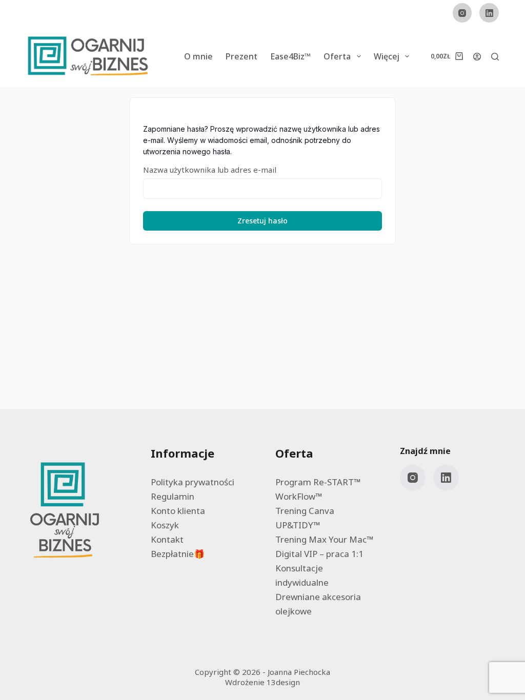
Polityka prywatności (192, 482)
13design (283, 682)
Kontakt (167, 539)
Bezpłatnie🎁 (178, 554)
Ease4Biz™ (290, 56)
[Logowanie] (477, 56)
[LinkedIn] (489, 13)
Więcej (386, 56)
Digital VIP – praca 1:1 (319, 554)
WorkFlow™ (298, 496)
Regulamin (172, 496)
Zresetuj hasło (262, 220)
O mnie (198, 56)
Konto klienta (178, 511)
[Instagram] (462, 13)
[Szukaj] (495, 56)
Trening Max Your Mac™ (324, 539)
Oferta (337, 56)
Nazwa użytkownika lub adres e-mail (209, 169)
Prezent (241, 56)
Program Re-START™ (317, 482)
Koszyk (165, 525)
